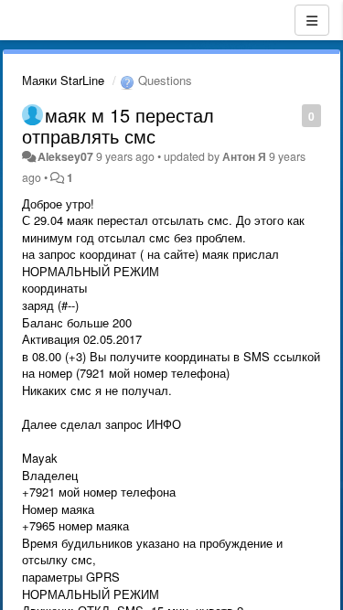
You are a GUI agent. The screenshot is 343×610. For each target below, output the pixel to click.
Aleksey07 (65, 156)
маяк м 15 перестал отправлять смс (118, 125)
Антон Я (244, 156)
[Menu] (312, 20)
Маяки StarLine (63, 80)
